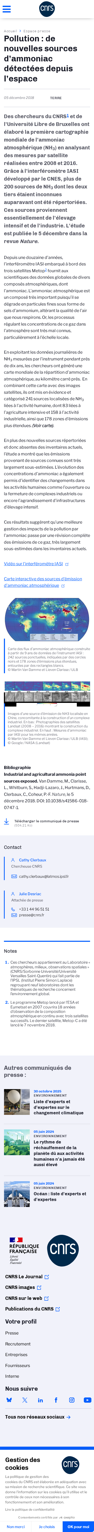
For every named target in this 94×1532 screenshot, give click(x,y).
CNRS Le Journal (24, 1277)
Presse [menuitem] (12, 1333)
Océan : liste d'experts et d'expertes (47, 1194)
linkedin (40, 1400)
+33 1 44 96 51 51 (34, 909)
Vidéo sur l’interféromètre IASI (33, 563)
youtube (87, 1400)
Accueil (10, 31)
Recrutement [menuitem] (18, 1344)
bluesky (9, 1400)
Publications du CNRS (29, 1309)
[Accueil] (47, 9)
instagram (72, 1400)
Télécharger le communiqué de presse (46, 823)
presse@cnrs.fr (31, 915)
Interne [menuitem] (12, 1376)
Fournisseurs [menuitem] (17, 1365)
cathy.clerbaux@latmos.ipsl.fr (44, 876)
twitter (25, 1400)
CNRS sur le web (23, 1298)
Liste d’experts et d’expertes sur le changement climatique (47, 1103)
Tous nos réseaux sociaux (25, 1417)
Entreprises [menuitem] (16, 1354)
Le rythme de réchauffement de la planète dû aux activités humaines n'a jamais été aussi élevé (47, 1149)
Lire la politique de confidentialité (30, 1509)
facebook (56, 1400)
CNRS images (20, 1287)
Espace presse (37, 31)
